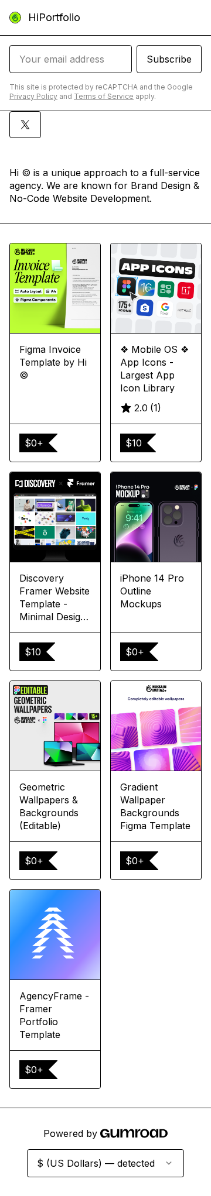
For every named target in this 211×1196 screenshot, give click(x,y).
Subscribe (169, 59)
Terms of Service (104, 96)
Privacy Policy (33, 96)
